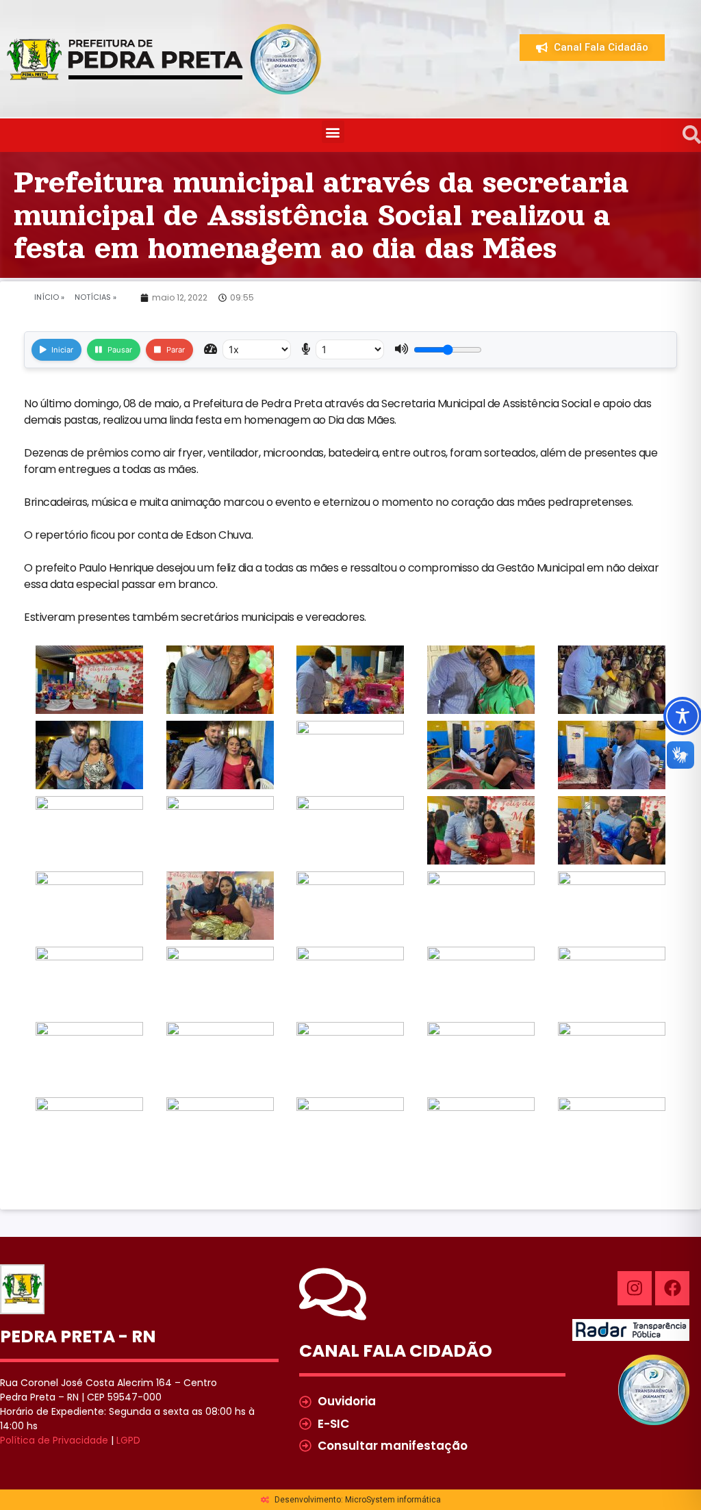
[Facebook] (672, 1288)
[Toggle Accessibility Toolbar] (682, 716)
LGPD (128, 1440)
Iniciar (62, 350)
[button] (333, 131)
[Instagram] (634, 1288)
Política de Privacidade (54, 1440)
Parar (175, 350)
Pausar (119, 350)
